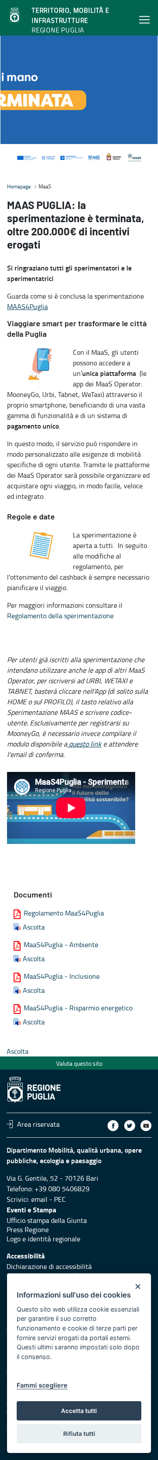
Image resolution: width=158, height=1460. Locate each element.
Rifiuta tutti (79, 1433)
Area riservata (38, 1124)
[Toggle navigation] (144, 19)
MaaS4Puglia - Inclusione (62, 976)
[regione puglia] (15, 15)
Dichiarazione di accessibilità (49, 1266)
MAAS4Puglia (27, 306)
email (39, 1199)
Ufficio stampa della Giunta (47, 1220)
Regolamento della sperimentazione (60, 615)
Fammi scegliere (42, 1385)
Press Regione (28, 1229)
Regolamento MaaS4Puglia (64, 913)
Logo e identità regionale (43, 1239)
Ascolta (34, 927)
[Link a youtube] (145, 1125)
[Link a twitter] (129, 1125)
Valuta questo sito (79, 1063)
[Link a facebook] (113, 1125)
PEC (60, 1199)
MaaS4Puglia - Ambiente (61, 944)
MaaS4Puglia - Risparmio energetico (78, 1008)
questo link (84, 744)
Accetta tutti (79, 1410)
